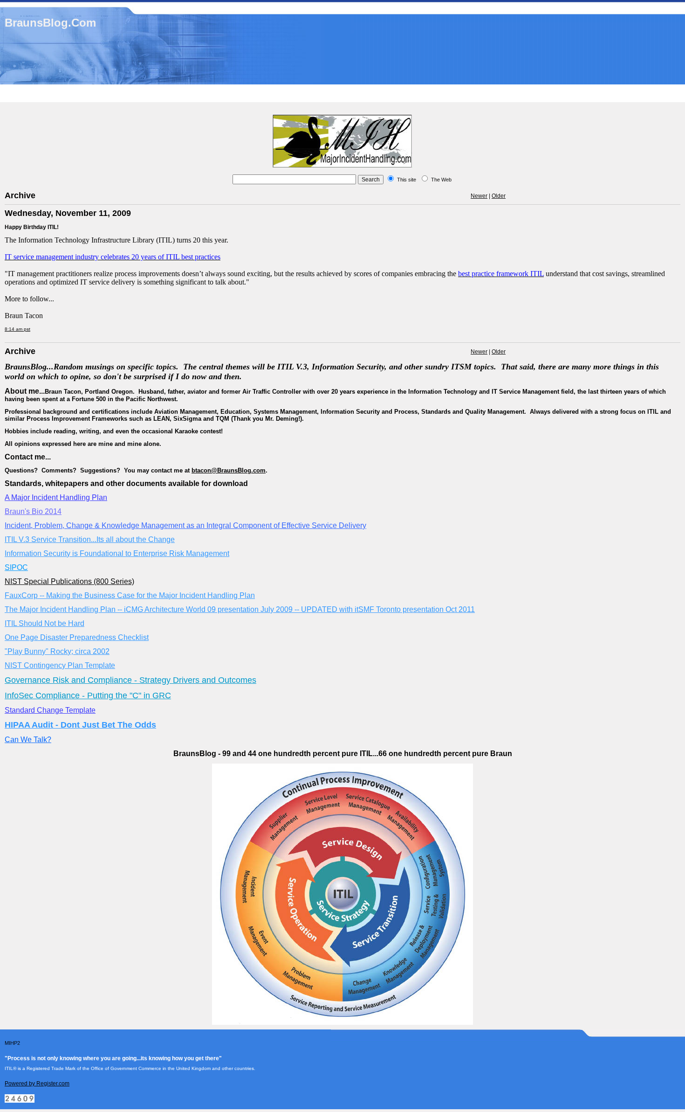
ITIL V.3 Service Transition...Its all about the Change (90, 539)
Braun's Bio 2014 (33, 511)
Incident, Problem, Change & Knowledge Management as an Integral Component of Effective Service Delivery (185, 525)
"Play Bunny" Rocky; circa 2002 (57, 651)
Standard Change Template (50, 710)
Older (499, 196)
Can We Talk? (28, 740)
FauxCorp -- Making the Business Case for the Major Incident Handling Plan (130, 595)
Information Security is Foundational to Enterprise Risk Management (117, 553)
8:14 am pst (17, 329)
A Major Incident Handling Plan (56, 497)
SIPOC (16, 567)
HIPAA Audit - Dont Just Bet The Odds (80, 725)
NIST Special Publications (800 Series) (69, 581)
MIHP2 (12, 1043)
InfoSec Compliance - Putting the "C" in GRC (88, 695)
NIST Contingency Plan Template (60, 665)
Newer (479, 196)
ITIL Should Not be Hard (44, 623)
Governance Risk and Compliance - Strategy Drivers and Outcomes (130, 680)
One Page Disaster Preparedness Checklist (77, 637)
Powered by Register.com (37, 1083)
